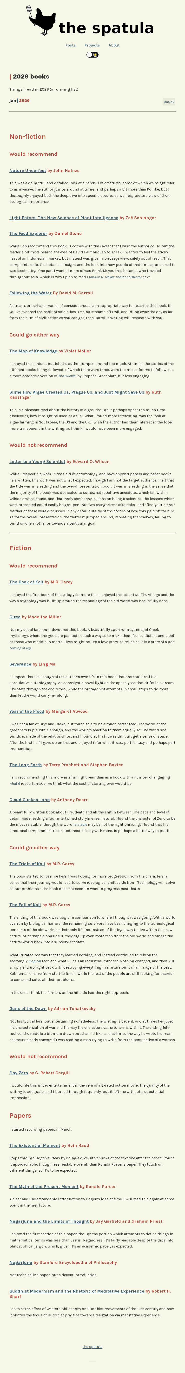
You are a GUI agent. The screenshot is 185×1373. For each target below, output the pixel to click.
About (114, 45)
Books (169, 101)
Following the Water (30, 293)
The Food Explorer (28, 233)
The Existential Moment (34, 1145)
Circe (14, 617)
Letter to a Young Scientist (37, 461)
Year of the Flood (26, 711)
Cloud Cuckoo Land (29, 799)
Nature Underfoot (27, 170)
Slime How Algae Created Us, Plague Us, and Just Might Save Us (76, 392)
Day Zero (18, 1073)
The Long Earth (25, 764)
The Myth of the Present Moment (44, 1186)
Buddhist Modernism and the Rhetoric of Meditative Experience (76, 1291)
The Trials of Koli (27, 863)
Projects (92, 45)
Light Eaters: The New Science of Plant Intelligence (63, 217)
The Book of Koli (26, 582)
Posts (71, 45)
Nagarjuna (20, 1262)
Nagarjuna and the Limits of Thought (49, 1221)
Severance (20, 664)
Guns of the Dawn (28, 1008)
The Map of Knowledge (33, 351)
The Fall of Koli (25, 904)
